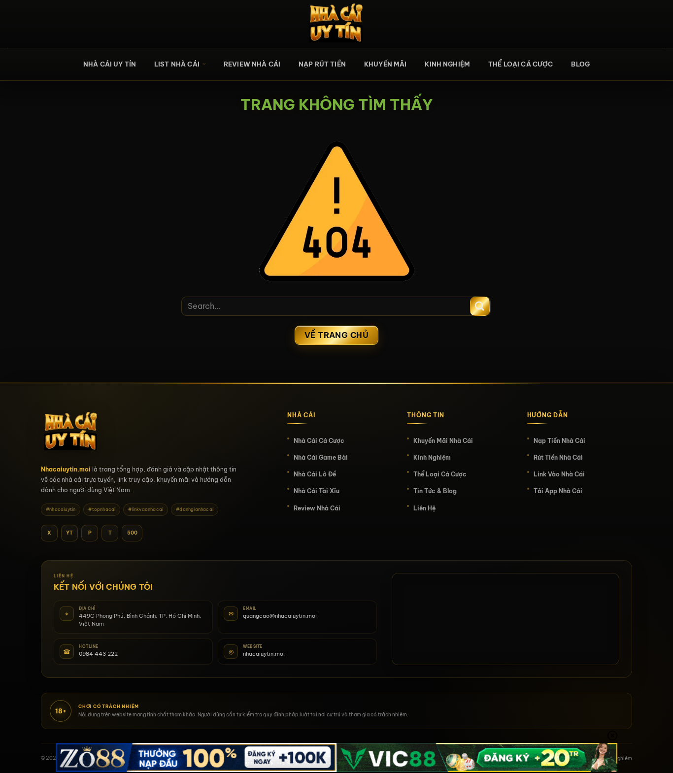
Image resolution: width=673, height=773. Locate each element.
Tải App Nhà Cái (558, 491)
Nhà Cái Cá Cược (319, 440)
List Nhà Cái (177, 64)
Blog (580, 64)
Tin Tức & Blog (435, 491)
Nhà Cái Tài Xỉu (316, 491)
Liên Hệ (424, 508)
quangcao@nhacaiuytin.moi (280, 615)
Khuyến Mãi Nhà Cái (443, 440)
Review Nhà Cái (252, 64)
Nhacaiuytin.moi (66, 469)
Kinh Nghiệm (447, 64)
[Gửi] (480, 306)
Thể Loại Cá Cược (520, 64)
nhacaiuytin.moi (264, 653)
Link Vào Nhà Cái (559, 474)
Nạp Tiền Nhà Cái (559, 440)
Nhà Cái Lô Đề (315, 474)
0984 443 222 (98, 653)
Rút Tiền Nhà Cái (558, 457)
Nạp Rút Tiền (322, 64)
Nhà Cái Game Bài (321, 457)
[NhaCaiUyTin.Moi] (336, 23)
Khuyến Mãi (385, 64)
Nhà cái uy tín (109, 64)
